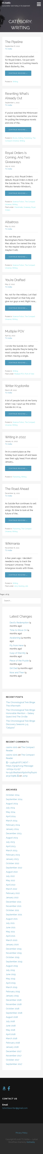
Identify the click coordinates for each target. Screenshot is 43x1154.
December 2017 (13, 1051)
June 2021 (10, 927)
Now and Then (17, 672)
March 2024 (11, 820)
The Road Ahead (17, 489)
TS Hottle (6, 2)
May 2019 (10, 978)
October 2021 (12, 910)
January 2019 (12, 995)
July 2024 (10, 808)
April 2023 (10, 846)
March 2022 (11, 889)
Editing (20, 138)
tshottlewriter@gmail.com (15, 1108)
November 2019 (14, 953)
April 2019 (10, 983)
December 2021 (13, 902)
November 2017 (13, 1055)
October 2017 (12, 1060)
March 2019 (11, 987)
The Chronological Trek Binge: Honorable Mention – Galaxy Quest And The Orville (20, 713)
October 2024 (12, 795)
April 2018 (10, 1034)
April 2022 (10, 884)
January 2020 (12, 944)
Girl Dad (13, 668)
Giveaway (27, 207)
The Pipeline (14, 42)
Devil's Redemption (19, 622)
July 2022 (10, 876)
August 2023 (12, 837)
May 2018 (10, 1030)
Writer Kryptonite (17, 386)
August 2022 (12, 872)
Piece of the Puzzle (19, 660)
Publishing (28, 138)
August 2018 (12, 1017)
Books (15, 138)
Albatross (11, 222)
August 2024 (12, 803)
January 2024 (12, 829)
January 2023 (12, 859)
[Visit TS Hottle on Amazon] (4, 1089)
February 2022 (13, 893)
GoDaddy (31, 1142)
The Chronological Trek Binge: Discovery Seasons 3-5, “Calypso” (20, 724)
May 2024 (10, 812)
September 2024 (14, 799)
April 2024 (11, 816)
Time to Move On (18, 630)
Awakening (15, 638)
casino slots (12, 747)
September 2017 (14, 1064)
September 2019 (14, 961)
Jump (25, 776)
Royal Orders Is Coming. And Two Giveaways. (17, 157)
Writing (15, 82)
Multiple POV (14, 331)
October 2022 (12, 863)
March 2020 (11, 940)
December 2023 (13, 833)
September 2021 (14, 914)
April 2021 (10, 936)
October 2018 (12, 1008)
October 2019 (12, 957)
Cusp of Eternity (18, 653)
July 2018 (10, 1021)
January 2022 (12, 897)
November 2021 (13, 906)
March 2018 (11, 1038)
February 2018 (13, 1043)
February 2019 (13, 991)
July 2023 (10, 842)
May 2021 (10, 931)
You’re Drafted (15, 280)
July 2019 (10, 970)
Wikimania (12, 543)
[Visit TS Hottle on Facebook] (9, 1089)
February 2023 (13, 855)
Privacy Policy (21, 1133)
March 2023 (11, 850)
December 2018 (13, 1000)
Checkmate (18, 207)
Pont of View (29, 374)
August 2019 (12, 966)
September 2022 (14, 867)
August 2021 (12, 919)
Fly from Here (16, 645)
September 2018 (14, 1013)
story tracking (19, 586)
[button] (39, 4)
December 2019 (13, 949)
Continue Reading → (18, 73)
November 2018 (14, 1004)
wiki (26, 586)
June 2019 (11, 974)
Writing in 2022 (15, 437)
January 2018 (12, 1047)
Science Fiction (18, 202)
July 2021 (10, 923)
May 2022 (10, 880)
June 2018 (11, 1025)
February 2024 (13, 825)
